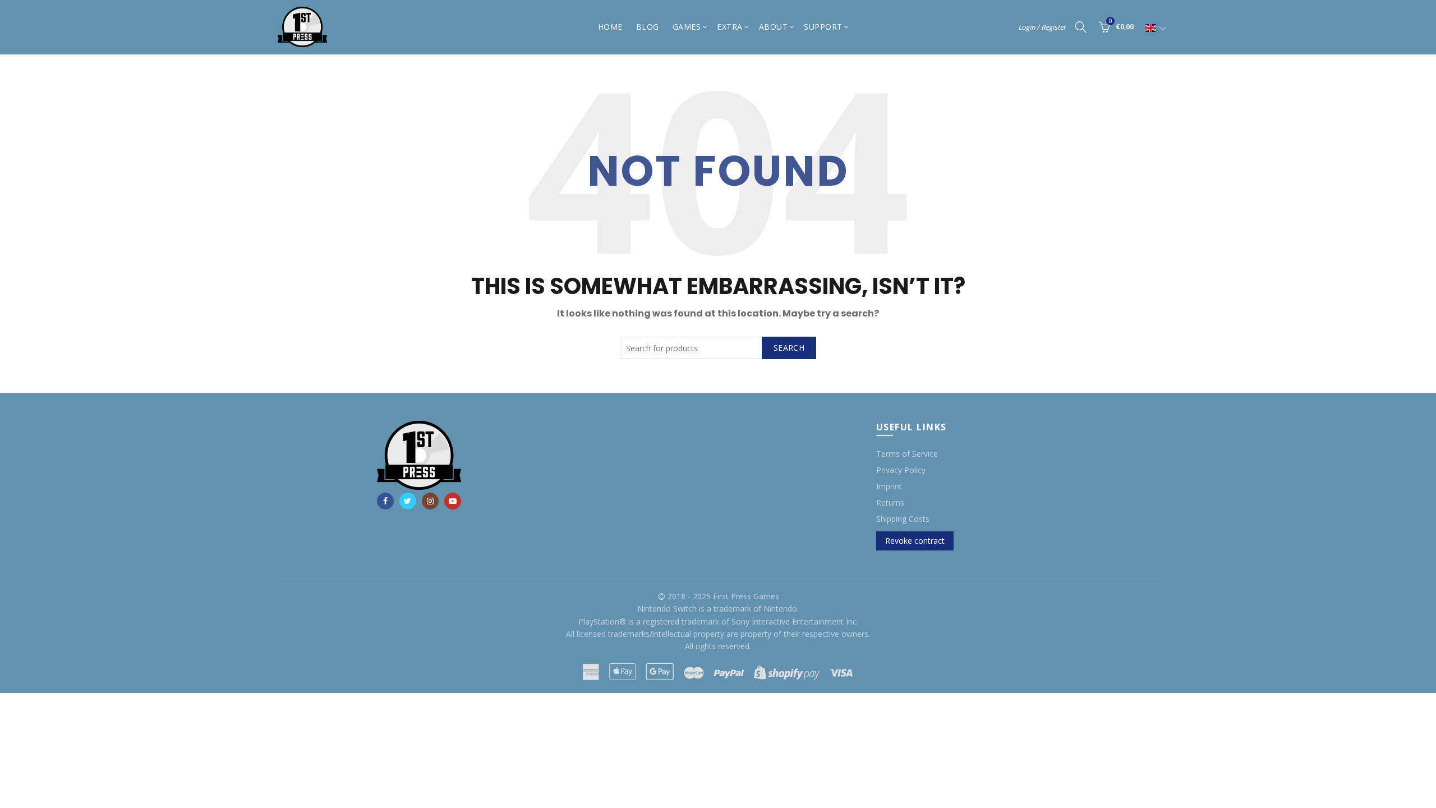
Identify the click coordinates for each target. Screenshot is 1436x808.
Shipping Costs (902, 518)
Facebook (385, 501)
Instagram (430, 501)
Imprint (889, 486)
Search (789, 347)
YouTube (452, 501)
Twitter (407, 501)
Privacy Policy (901, 470)
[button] (1156, 28)
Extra (730, 26)
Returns (890, 502)
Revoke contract (915, 540)
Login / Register (1042, 27)
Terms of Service (907, 453)
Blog (647, 26)
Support (823, 26)
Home (610, 26)
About (773, 26)
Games (687, 26)
